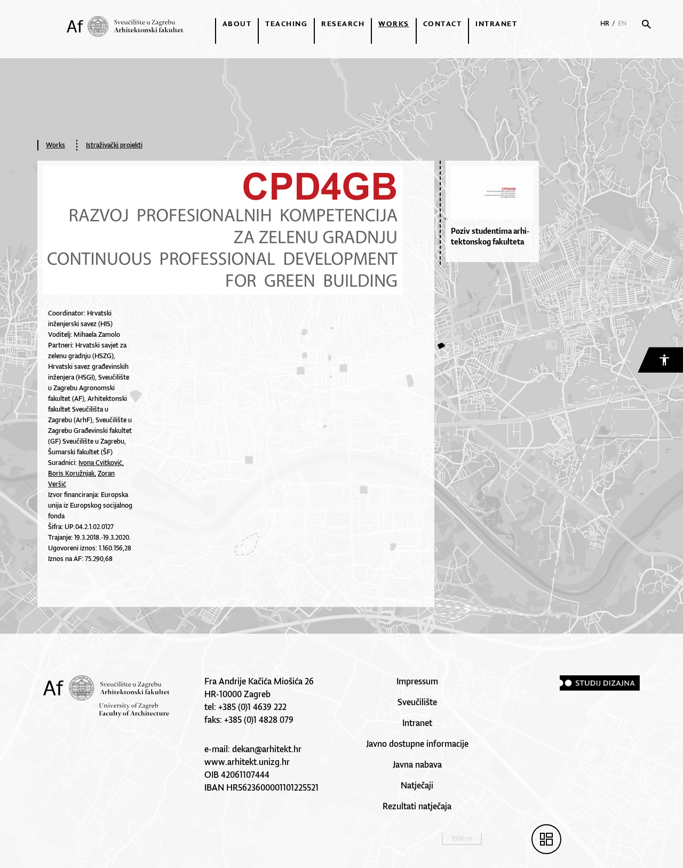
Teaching (286, 23)
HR (604, 23)
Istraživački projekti (114, 144)
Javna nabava (417, 764)
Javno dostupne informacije (417, 743)
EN (622, 23)
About (237, 23)
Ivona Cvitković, (101, 462)
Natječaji (417, 785)
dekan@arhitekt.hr (266, 749)
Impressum (417, 681)
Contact (442, 23)
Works (393, 23)
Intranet (496, 23)
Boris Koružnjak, (72, 473)
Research (342, 23)
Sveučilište (417, 702)
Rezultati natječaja (417, 806)
